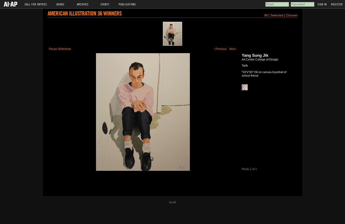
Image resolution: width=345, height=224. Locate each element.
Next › (233, 49)
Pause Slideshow (60, 49)
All (266, 15)
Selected (277, 15)
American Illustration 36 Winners (85, 13)
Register (337, 4)
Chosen (292, 15)
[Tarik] (172, 34)
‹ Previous (220, 49)
